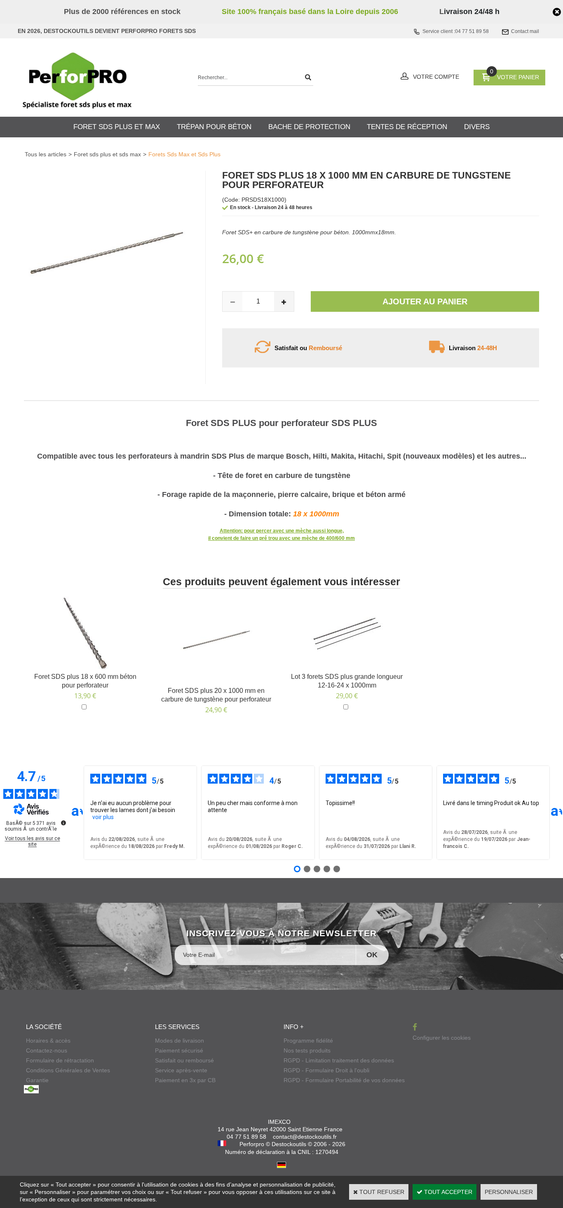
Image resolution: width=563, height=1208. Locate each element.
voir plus (103, 817)
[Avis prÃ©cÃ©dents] (77, 813)
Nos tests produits (307, 1050)
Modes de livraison (179, 1040)
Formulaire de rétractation (60, 1060)
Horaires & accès (48, 1040)
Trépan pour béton (214, 127)
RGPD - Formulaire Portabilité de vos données (344, 1080)
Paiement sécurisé (179, 1050)
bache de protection (309, 127)
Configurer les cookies (442, 1037)
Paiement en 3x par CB (185, 1080)
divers (477, 127)
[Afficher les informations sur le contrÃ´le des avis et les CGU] (63, 822)
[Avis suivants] (556, 813)
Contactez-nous (46, 1050)
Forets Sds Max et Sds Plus (184, 154)
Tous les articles (45, 154)
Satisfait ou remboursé (184, 1060)
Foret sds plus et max (116, 127)
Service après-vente (181, 1070)
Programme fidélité (308, 1040)
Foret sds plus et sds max (107, 154)
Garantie (37, 1080)
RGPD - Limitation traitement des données (339, 1060)
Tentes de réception (407, 127)
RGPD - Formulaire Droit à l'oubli (326, 1070)
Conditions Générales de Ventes (68, 1070)
